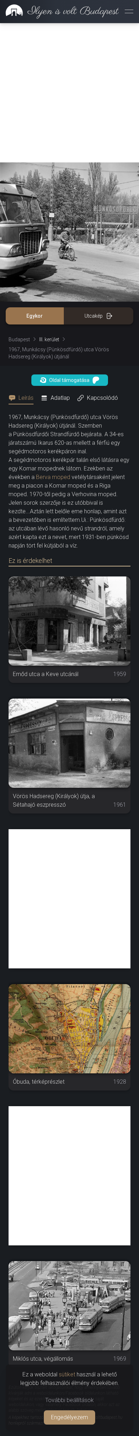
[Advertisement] (69, 92)
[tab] (23, 398)
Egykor (34, 316)
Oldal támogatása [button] (69, 380)
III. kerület (49, 339)
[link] (59, 11)
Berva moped (53, 477)
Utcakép (93, 316)
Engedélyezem (69, 1417)
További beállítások (69, 1400)
